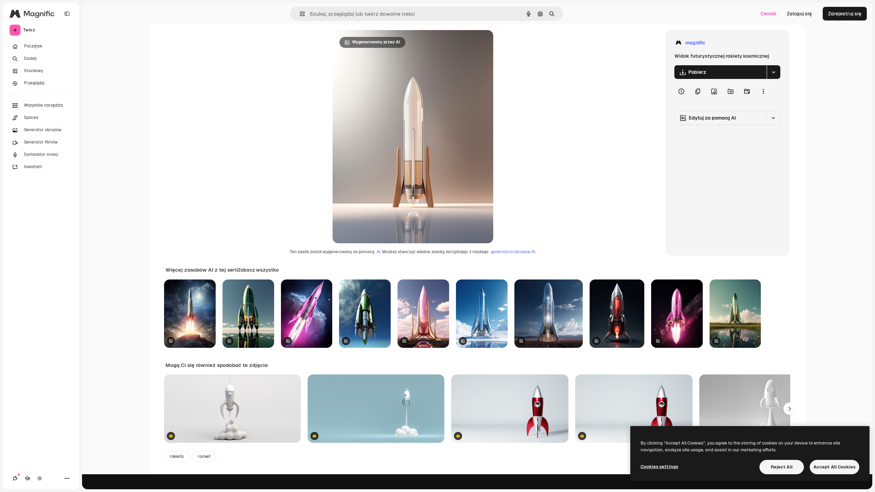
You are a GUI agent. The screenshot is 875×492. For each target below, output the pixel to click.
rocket (204, 456)
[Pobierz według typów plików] (773, 72)
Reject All (782, 467)
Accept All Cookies (834, 467)
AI (378, 252)
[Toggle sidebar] (67, 13)
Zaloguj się (799, 14)
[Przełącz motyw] (39, 478)
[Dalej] (789, 408)
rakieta (177, 456)
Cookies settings (659, 466)
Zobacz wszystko (258, 270)
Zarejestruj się (844, 14)
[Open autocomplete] (299, 13)
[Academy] (27, 478)
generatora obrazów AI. (513, 252)
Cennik (768, 14)
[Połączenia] (15, 478)
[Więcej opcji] (763, 91)
